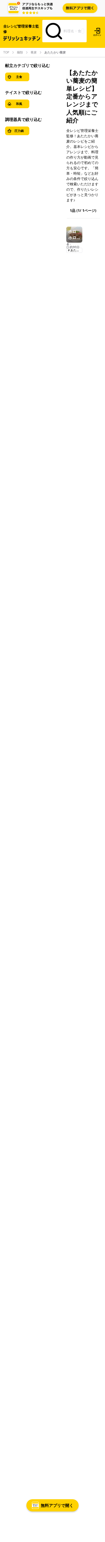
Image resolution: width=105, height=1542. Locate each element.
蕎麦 (34, 52)
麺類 (20, 52)
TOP (6, 52)
